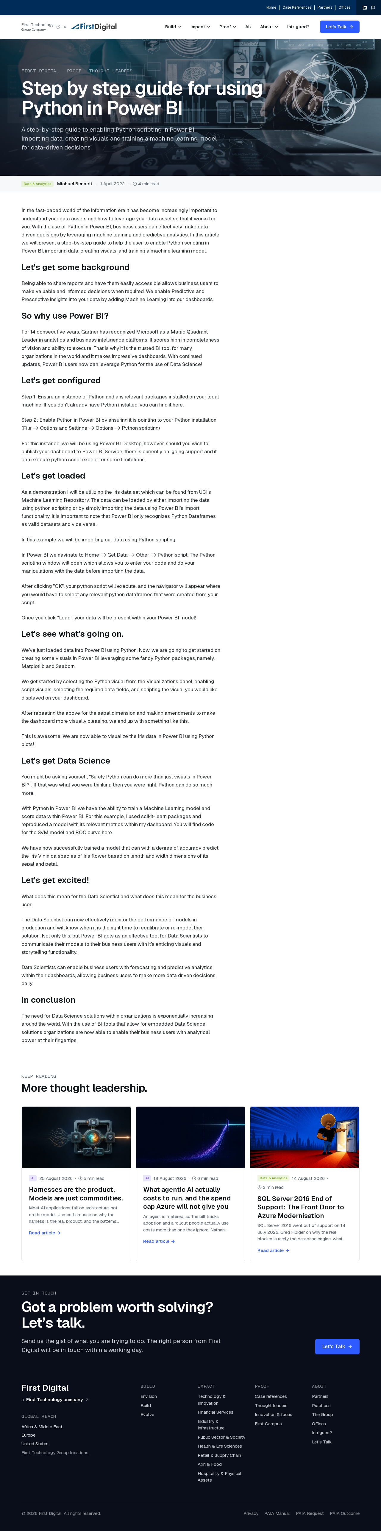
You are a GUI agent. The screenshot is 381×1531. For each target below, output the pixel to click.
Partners (325, 7)
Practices (321, 1405)
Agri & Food (210, 1464)
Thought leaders (110, 71)
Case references (271, 1396)
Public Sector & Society (221, 1437)
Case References (296, 7)
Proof (225, 26)
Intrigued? (298, 26)
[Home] (93, 27)
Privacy (250, 1513)
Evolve (147, 1414)
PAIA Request (310, 1513)
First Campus (268, 1423)
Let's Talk (336, 26)
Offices (344, 7)
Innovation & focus (273, 1414)
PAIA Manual (277, 1513)
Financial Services (215, 1412)
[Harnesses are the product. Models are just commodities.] (76, 1184)
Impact (197, 26)
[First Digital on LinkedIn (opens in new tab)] (365, 8)
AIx (248, 26)
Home (271, 7)
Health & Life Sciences (220, 1446)
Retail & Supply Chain (219, 1455)
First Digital (40, 71)
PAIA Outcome (345, 1513)
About (266, 26)
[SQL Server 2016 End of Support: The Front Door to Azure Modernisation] (304, 1184)
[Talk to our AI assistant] (373, 8)
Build (170, 26)
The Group (322, 1414)
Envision (148, 1396)
